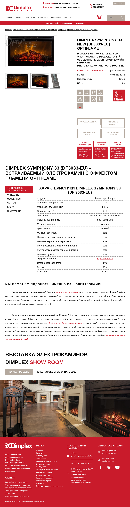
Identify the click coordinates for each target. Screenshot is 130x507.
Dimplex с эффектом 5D (15, 463)
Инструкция (14, 211)
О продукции (30, 17)
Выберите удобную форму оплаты (65, 323)
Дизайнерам (56, 17)
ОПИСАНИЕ (13, 195)
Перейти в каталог (113, 123)
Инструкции (41, 467)
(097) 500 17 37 (98, 7)
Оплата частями (88, 122)
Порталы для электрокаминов (17, 468)
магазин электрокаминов (67, 292)
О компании (43, 17)
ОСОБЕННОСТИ (15, 199)
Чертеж (11, 203)
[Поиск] (122, 18)
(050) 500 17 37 (98, 5)
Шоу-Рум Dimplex (43, 481)
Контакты (67, 17)
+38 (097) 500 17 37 (110, 453)
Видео (10, 207)
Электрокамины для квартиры (17, 485)
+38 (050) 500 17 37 (110, 451)
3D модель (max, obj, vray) (47, 469)
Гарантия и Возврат (44, 478)
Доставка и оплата (89, 133)
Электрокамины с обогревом (17, 496)
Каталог (18, 17)
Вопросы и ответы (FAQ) (46, 461)
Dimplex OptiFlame (13, 454)
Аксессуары (10, 471)
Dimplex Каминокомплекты (16, 465)
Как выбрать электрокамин (16, 482)
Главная (9, 17)
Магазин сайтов (39, 501)
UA (122, 4)
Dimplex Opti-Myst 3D (14, 457)
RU (115, 4)
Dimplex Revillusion (13, 460)
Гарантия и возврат (113, 133)
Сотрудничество (43, 464)
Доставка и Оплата (44, 472)
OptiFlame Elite (105, 258)
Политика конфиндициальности (49, 486)
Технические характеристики (16, 189)
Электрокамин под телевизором (18, 488)
